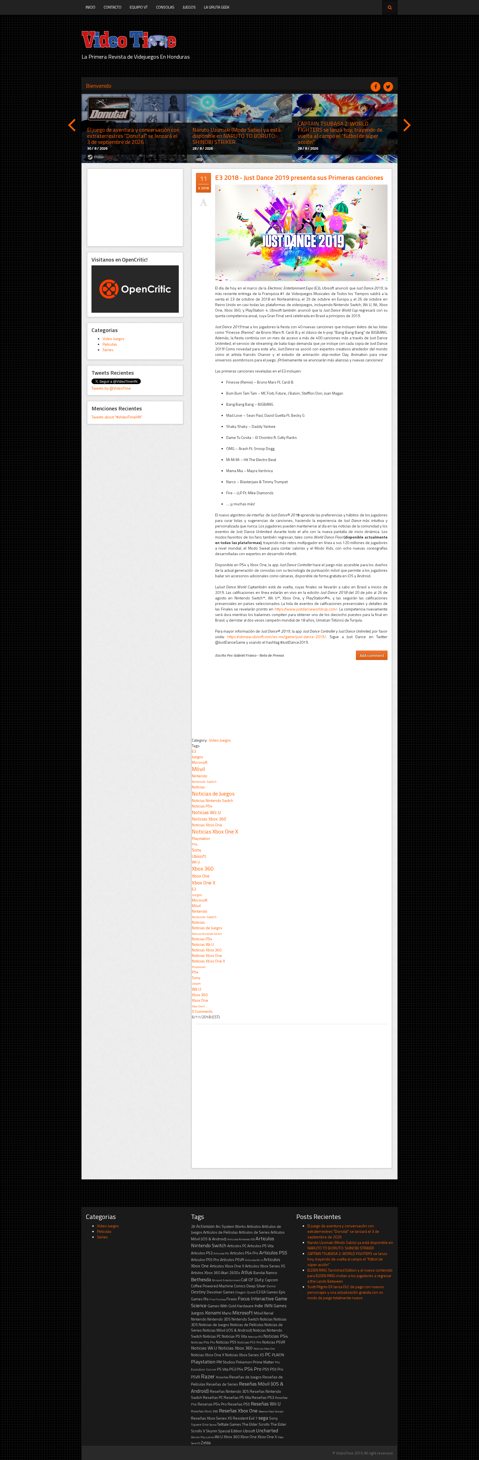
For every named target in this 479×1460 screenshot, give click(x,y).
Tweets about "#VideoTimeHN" (116, 417)
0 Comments (202, 1011)
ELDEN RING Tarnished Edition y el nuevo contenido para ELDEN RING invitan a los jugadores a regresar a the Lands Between (350, 1275)
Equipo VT (139, 7)
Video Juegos (113, 338)
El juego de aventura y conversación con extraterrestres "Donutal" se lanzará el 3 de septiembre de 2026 (343, 1231)
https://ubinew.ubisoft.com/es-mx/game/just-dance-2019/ (276, 637)
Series (108, 350)
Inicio (90, 7)
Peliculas (110, 344)
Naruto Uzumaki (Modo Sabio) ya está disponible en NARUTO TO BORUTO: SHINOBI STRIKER (350, 1245)
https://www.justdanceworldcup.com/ (306, 609)
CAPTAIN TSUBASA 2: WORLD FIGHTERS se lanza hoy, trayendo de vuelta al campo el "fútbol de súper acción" (347, 1259)
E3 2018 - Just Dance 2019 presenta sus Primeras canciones (299, 177)
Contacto (112, 7)
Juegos (189, 7)
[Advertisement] (135, 207)
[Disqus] (292, 1093)
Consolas (165, 7)
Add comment (372, 655)
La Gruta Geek (217, 7)
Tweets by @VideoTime (111, 388)
